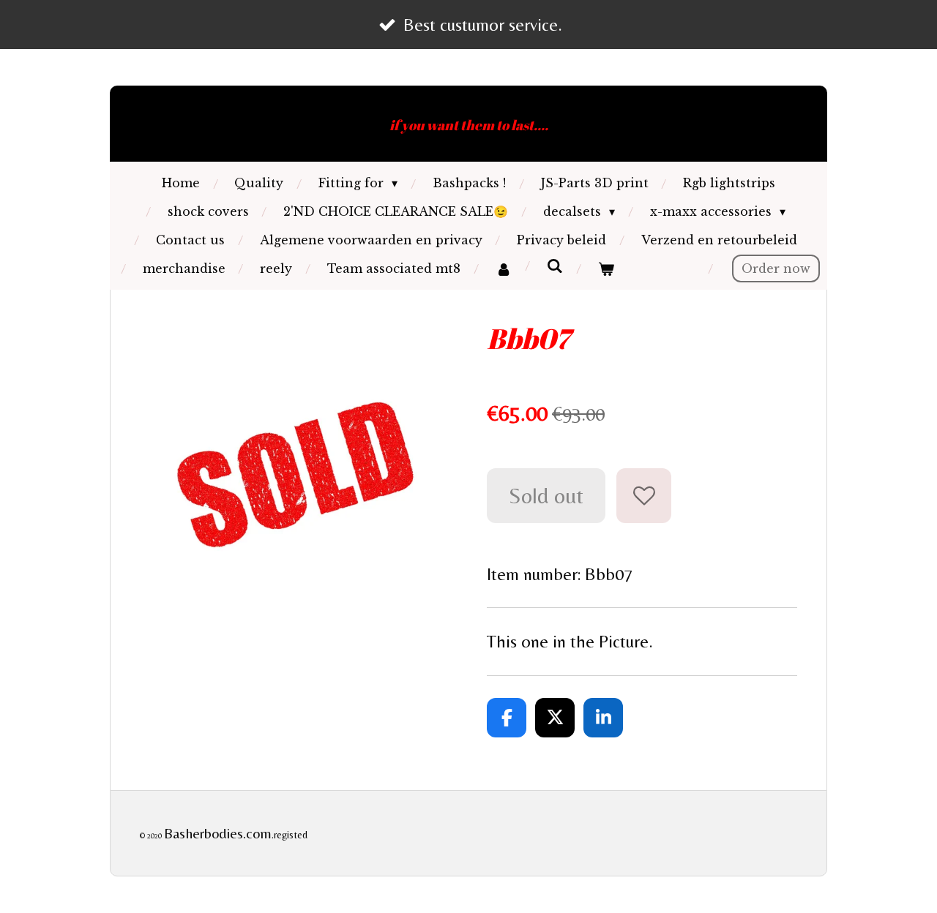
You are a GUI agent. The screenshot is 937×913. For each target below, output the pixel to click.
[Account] (502, 269)
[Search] (554, 266)
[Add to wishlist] (643, 495)
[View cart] (605, 269)
